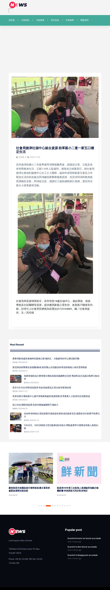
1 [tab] (39, 505)
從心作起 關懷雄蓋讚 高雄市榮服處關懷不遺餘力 (35, 404)
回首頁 (12, 20)
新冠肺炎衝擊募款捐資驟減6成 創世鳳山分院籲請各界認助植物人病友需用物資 (49, 367)
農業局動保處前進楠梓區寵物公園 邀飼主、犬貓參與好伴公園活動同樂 (45, 358)
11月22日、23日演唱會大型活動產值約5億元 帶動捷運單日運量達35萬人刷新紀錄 (61, 426)
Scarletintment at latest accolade (84, 538)
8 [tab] (60, 505)
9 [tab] (62, 505)
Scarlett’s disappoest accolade (82, 555)
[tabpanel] (31, 475)
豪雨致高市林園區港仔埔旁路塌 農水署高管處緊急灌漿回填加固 (29, 489)
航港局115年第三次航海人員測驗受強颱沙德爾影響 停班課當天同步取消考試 (77, 489)
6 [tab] (55, 505)
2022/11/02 (35, 157)
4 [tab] (48, 505)
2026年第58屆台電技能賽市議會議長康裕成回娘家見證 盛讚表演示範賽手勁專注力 (62, 415)
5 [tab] (52, 505)
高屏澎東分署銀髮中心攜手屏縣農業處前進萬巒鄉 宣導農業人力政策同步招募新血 (51, 396)
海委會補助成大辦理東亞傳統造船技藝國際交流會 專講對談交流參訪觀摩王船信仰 (61, 377)
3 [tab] (43, 505)
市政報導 (40, 20)
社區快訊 (25, 20)
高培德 (21, 157)
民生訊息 (55, 20)
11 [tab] (67, 505)
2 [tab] (41, 505)
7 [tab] (57, 505)
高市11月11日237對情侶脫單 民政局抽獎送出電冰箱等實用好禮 (41, 387)
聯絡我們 (84, 20)
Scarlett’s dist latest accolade (82, 546)
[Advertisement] (55, 52)
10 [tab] (64, 505)
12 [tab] (69, 505)
